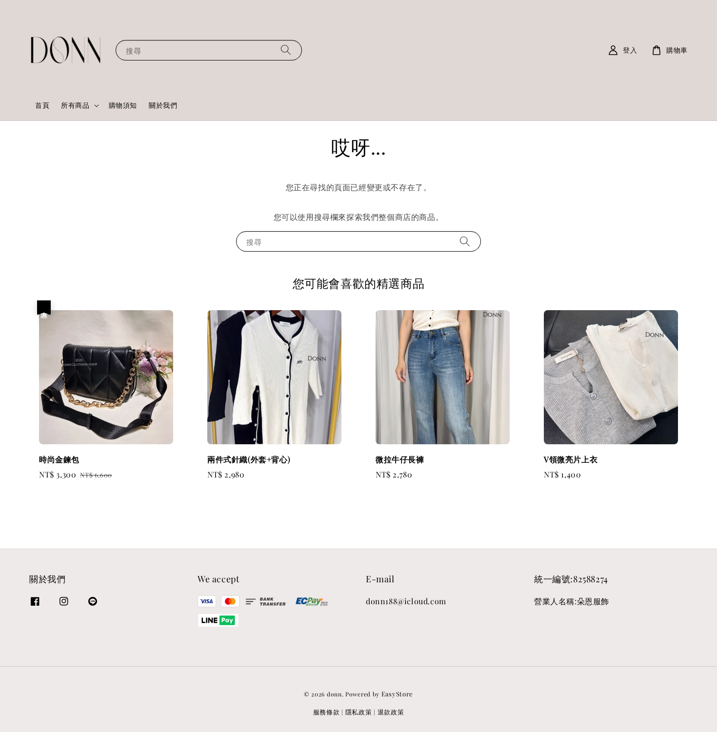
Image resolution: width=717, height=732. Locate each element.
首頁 (42, 105)
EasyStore (397, 694)
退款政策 (391, 712)
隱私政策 (358, 712)
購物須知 (123, 105)
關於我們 (163, 105)
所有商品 (75, 105)
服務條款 (326, 712)
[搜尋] (285, 49)
